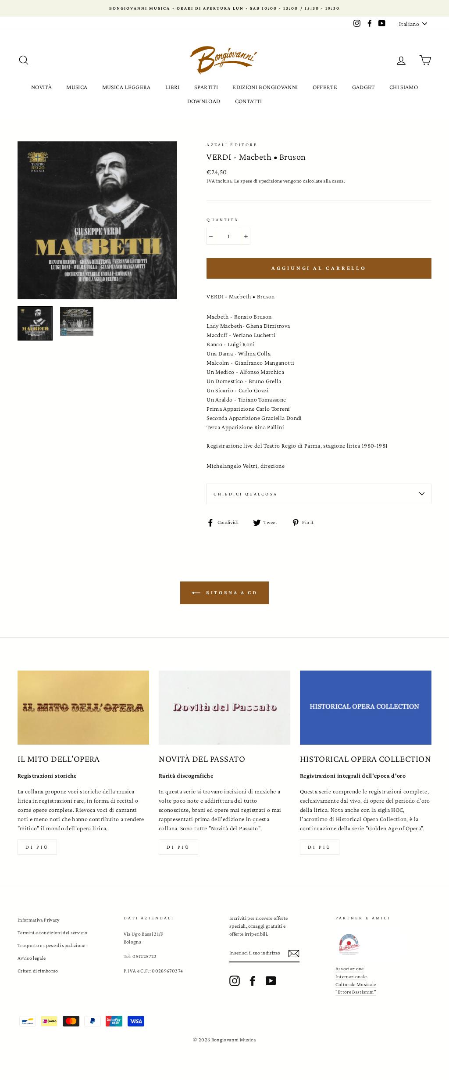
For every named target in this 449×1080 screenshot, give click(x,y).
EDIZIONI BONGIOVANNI (265, 86)
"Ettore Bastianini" (356, 992)
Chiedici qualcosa (246, 494)
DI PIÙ (178, 847)
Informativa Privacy (39, 920)
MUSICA (76, 86)
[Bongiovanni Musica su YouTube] (271, 981)
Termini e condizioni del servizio (53, 932)
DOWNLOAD (204, 100)
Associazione (349, 968)
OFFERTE (325, 86)
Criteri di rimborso (38, 971)
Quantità (223, 219)
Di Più (319, 847)
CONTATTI (248, 100)
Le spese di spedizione (258, 181)
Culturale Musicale (355, 984)
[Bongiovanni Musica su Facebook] (252, 981)
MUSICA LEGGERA (126, 86)
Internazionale (351, 976)
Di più (37, 847)
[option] (224, 8)
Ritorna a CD (231, 592)
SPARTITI (206, 86)
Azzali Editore (232, 144)
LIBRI (172, 86)
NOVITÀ (41, 86)
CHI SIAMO (403, 86)
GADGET (363, 86)
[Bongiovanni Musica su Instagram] (234, 981)
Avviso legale (32, 958)
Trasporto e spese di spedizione (52, 945)
